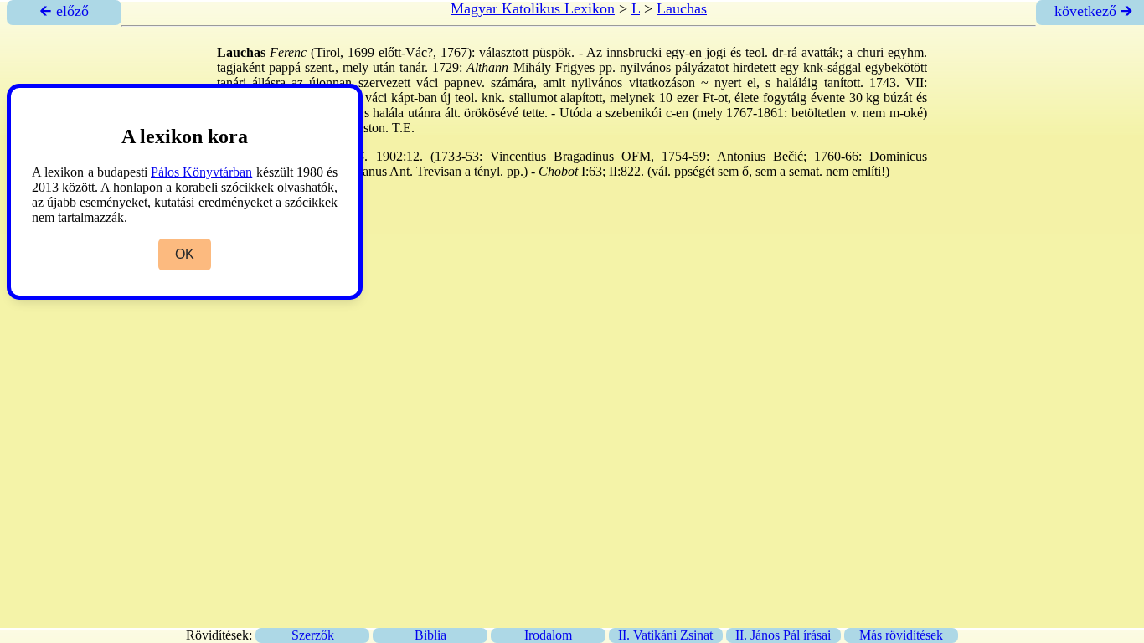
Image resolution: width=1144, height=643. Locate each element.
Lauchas (682, 8)
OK (184, 254)
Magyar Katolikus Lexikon (533, 8)
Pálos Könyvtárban (201, 172)
